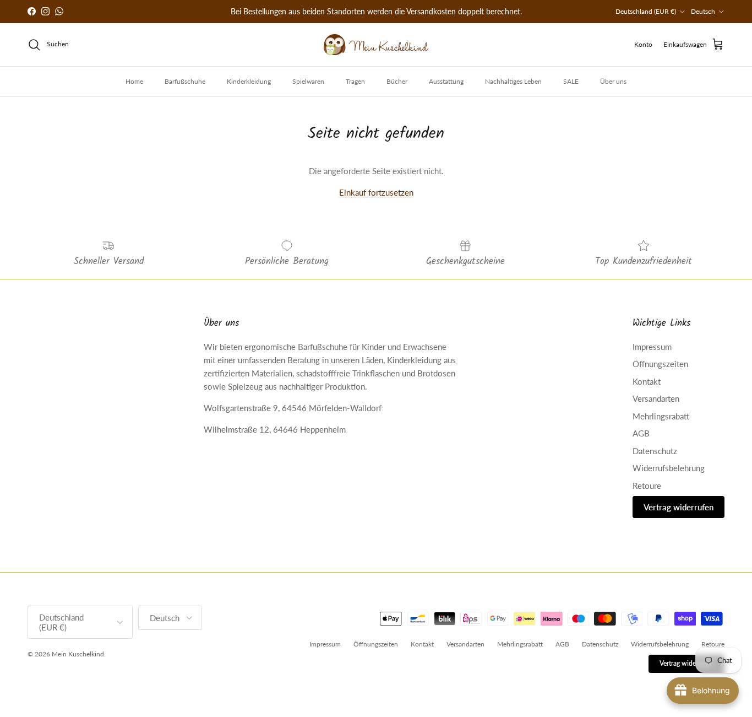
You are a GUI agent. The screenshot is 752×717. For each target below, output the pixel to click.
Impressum (652, 347)
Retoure (647, 485)
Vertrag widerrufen (678, 507)
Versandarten (656, 398)
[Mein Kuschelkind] (376, 44)
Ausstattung (446, 81)
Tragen (355, 81)
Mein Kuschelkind (78, 654)
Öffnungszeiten (660, 364)
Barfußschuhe (185, 81)
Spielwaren (308, 81)
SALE (571, 81)
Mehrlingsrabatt (661, 416)
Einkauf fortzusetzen (376, 192)
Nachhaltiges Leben (513, 81)
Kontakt (647, 381)
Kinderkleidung (249, 81)
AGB (641, 433)
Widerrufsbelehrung (669, 468)
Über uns (613, 81)
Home (134, 81)
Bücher (396, 81)
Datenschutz (655, 451)
